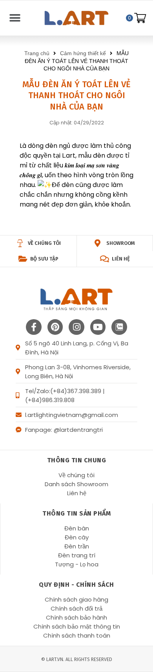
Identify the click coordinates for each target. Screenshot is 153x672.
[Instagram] (76, 327)
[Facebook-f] (34, 327)
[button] (15, 18)
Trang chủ (36, 53)
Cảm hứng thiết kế (83, 53)
